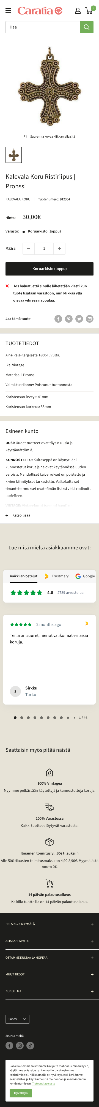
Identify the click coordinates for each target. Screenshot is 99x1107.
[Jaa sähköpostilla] (90, 319)
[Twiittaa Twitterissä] (79, 319)
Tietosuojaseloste (43, 1084)
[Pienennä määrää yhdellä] (28, 248)
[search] (43, 27)
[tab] (15, 717)
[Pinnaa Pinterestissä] (69, 319)
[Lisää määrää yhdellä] (59, 248)
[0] (89, 10)
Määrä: (11, 248)
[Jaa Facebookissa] (58, 319)
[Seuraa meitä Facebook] (9, 1045)
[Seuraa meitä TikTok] (30, 1045)
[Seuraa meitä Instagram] (20, 1045)
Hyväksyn (21, 1093)
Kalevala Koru (18, 199)
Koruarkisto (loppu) (49, 269)
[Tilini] (78, 11)
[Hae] (87, 27)
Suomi (13, 1019)
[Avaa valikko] (8, 10)
